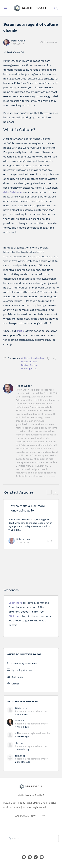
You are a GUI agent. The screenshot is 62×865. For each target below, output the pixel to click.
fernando (20, 755)
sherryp (19, 743)
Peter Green (18, 40)
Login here (15, 602)
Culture (25, 358)
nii (16, 733)
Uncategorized (29, 368)
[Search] (56, 8)
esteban (19, 720)
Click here (14, 616)
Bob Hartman (23, 539)
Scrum (34, 365)
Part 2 (21, 330)
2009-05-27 (22, 542)
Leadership (37, 358)
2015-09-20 (17, 44)
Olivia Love (21, 708)
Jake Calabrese (12, 192)
